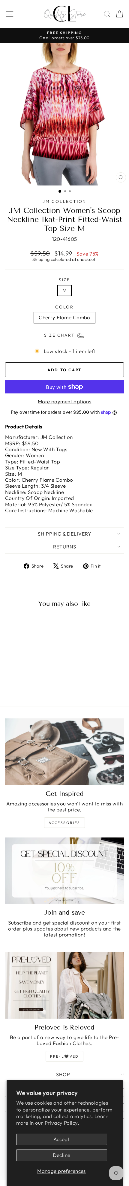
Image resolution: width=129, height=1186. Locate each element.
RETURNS (64, 547)
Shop (63, 1074)
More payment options (65, 402)
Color (64, 307)
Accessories (64, 822)
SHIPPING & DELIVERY (65, 534)
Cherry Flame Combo (64, 317)
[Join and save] (64, 870)
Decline (61, 1155)
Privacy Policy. (62, 1123)
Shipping (41, 259)
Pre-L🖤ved (64, 1056)
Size (64, 279)
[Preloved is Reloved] (64, 985)
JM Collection (64, 201)
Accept (61, 1139)
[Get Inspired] (64, 751)
